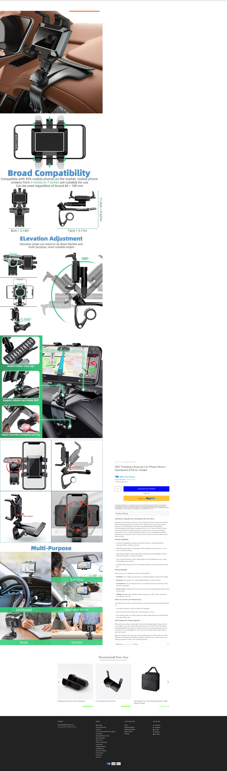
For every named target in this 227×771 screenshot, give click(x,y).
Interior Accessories (101, 742)
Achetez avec (142, 498)
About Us (98, 757)
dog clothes (99, 733)
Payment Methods (129, 727)
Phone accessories (101, 727)
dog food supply (100, 738)
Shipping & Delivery (129, 729)
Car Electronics (100, 748)
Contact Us (99, 755)
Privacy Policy (99, 753)
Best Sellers (99, 725)
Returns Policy (128, 731)
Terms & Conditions (101, 750)
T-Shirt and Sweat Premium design (105, 731)
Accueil (117, 461)
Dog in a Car (99, 740)
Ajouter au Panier (146, 489)
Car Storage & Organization (128, 461)
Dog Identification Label (102, 736)
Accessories (99, 744)
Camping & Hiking (101, 746)
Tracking (126, 733)
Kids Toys (98, 729)
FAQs (126, 725)
